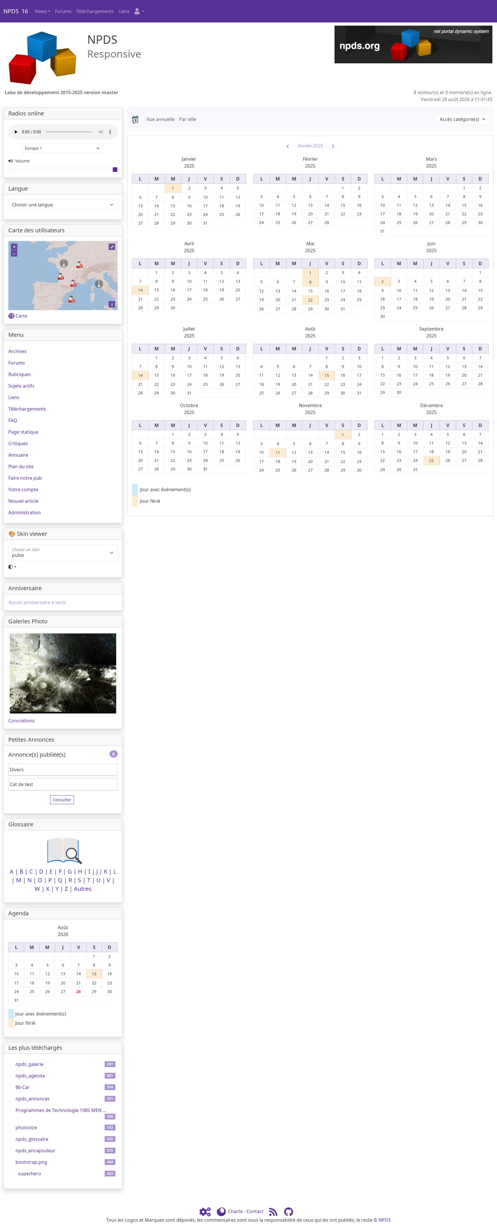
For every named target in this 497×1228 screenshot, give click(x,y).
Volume (22, 161)
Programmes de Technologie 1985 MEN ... (61, 1110)
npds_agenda (30, 1076)
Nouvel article (23, 501)
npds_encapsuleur (36, 1150)
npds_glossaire (32, 1139)
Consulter (62, 799)
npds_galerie (29, 1064)
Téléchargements (95, 11)
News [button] (41, 11)
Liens (124, 11)
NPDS (385, 1220)
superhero (29, 1173)
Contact (254, 1211)
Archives (17, 351)
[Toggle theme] (63, 567)
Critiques (18, 443)
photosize (26, 1127)
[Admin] (207, 1211)
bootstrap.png (31, 1162)
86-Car (23, 1087)
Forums (63, 11)
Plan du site (21, 466)
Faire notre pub (25, 478)
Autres (82, 889)
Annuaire (18, 455)
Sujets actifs (21, 386)
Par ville (187, 119)
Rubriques (19, 374)
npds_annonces (33, 1099)
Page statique (23, 432)
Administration (24, 512)
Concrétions (21, 721)
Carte (21, 316)
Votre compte (23, 489)
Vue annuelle (160, 119)
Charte (235, 1211)
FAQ (12, 420)
